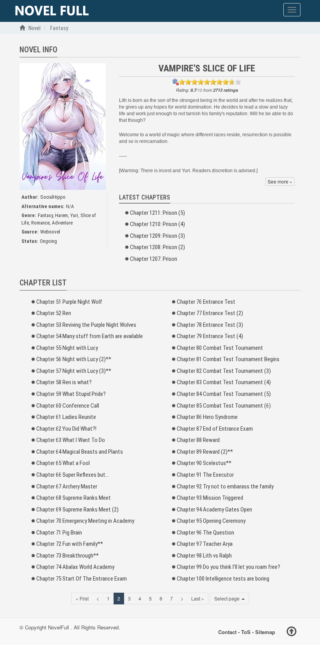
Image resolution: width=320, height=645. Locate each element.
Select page (227, 598)
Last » (197, 598)
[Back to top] (291, 632)
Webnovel (50, 232)
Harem (61, 215)
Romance (40, 223)
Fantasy (45, 215)
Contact (227, 632)
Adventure (62, 223)
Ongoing (48, 241)
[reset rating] (175, 82)
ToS (246, 632)
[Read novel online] (52, 11)
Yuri (74, 215)
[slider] (210, 82)
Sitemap (265, 632)
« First (82, 598)
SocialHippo (53, 197)
